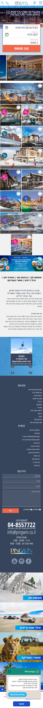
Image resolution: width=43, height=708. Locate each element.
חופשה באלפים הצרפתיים (33, 449)
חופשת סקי (39, 405)
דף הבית (40, 402)
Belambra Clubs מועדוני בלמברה (31, 437)
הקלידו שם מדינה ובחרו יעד (30, 25)
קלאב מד (40, 408)
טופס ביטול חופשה (37, 399)
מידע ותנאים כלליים (37, 393)
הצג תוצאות (21, 48)
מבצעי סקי (37, 433)
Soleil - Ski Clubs (38, 7)
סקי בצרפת (37, 466)
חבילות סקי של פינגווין (34, 453)
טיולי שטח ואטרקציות (20, 7)
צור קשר (40, 414)
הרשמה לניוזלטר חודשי (36, 411)
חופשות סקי (11, 7)
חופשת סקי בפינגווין (35, 430)
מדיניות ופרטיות (38, 420)
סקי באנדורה (36, 443)
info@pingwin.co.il (21, 532)
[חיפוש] (2, 3)
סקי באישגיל (36, 456)
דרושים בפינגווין (38, 396)
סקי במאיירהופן (36, 459)
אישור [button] (21, 703)
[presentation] (42, 82)
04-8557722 (21, 524)
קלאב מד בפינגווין (35, 446)
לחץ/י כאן (29, 699)
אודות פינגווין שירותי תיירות (35, 390)
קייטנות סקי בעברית (29, 7)
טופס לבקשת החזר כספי (36, 423)
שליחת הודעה (19, 694)
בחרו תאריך (35, 32)
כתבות (40, 417)
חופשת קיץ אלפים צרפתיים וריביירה (31, 440)
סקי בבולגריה (36, 462)
